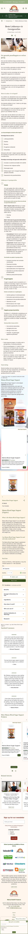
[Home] (14, 8)
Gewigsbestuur (9, 20)
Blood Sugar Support (22, 429)
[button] (5, 460)
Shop (14, 914)
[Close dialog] (26, 917)
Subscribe (14, 838)
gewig (3, 57)
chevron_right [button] (25, 16)
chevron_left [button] (2, 16)
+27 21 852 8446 (15, 906)
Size (3, 565)
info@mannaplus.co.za (15, 908)
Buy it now (14, 580)
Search (14, 912)
